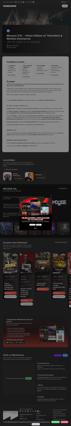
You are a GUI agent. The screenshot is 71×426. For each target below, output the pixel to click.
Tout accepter (55, 422)
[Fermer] (51, 196)
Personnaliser (35, 424)
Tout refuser (64, 422)
